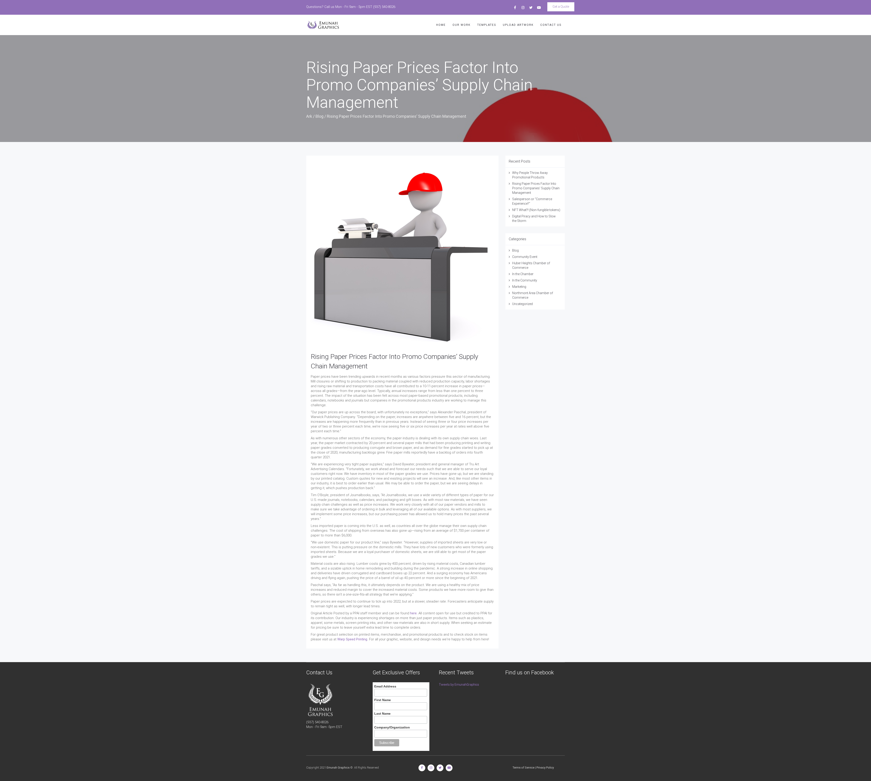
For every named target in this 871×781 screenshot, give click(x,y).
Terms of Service (523, 767)
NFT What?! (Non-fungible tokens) (536, 210)
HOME (441, 24)
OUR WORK (461, 24)
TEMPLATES (486, 24)
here (413, 613)
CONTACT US (550, 24)
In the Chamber (522, 274)
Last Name (382, 713)
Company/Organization (392, 727)
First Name (382, 700)
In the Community (524, 280)
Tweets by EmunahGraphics (459, 684)
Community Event (524, 257)
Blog (319, 116)
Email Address (385, 686)
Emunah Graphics (338, 767)
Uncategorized (522, 304)
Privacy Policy (545, 767)
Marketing (519, 286)
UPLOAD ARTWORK (518, 24)
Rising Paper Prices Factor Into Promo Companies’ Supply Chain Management (536, 188)
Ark (309, 116)
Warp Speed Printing (352, 639)
